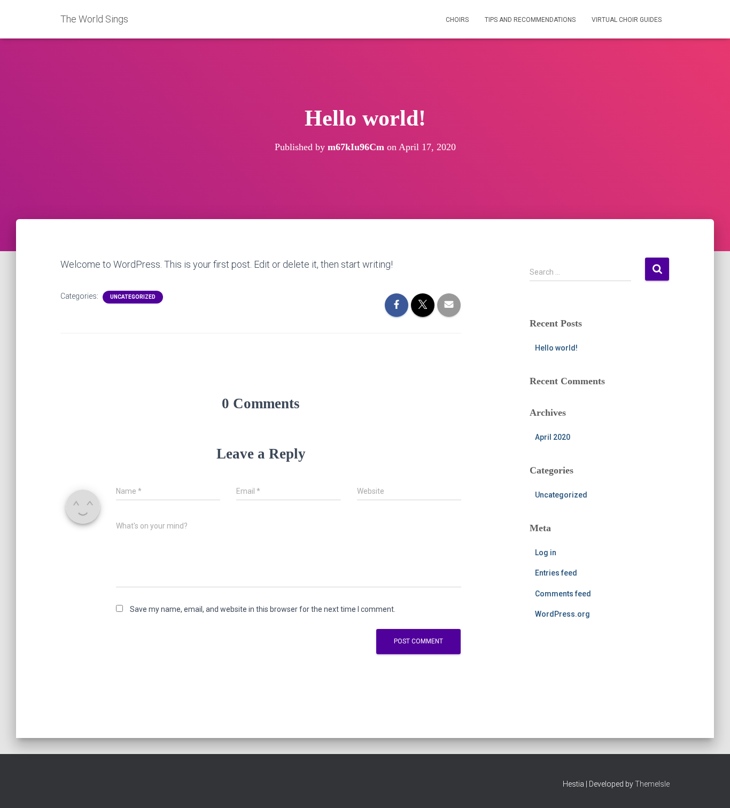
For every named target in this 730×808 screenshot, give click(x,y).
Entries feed (556, 573)
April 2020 (552, 437)
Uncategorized (133, 297)
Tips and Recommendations (530, 20)
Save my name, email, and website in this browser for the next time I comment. (262, 609)
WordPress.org (562, 614)
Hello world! (556, 348)
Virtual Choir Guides (627, 20)
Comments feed (563, 593)
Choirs (457, 20)
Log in (545, 552)
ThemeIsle (652, 784)
